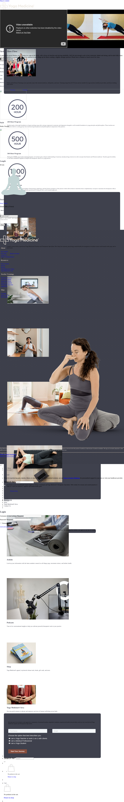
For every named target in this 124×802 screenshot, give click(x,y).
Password (6, 519)
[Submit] (4, 761)
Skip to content (4, 1)
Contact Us (4, 255)
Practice (7, 258)
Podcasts (6, 501)
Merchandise (4, 297)
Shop (5, 502)
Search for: (9, 758)
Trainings (3, 293)
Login (7, 475)
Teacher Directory (10, 756)
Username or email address (11, 516)
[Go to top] (1, 465)
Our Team (3, 253)
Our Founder (4, 251)
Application (4, 286)
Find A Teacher (5, 264)
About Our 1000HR (6, 283)
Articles (3, 265)
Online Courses (5, 295)
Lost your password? (6, 527)
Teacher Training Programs (12, 487)
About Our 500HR (6, 281)
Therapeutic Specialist (7, 284)
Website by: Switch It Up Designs (7, 454)
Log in (14, 523)
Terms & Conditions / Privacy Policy (8, 455)
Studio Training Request (7, 257)
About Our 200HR (6, 279)
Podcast (3, 267)
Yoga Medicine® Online (7, 269)
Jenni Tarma (3, 203)
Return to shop (12, 777)
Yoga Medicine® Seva (7, 271)
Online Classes (8, 494)
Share (2, 225)
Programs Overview (6, 278)
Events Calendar (9, 497)
